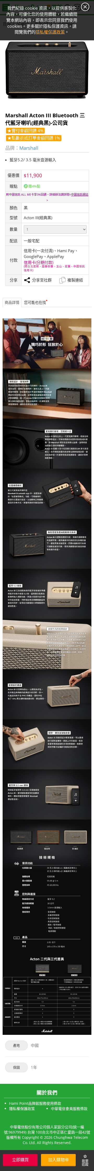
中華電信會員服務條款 (69, 1108)
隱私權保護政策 (22, 1108)
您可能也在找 (35, 302)
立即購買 (20, 1160)
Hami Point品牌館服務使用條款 (35, 1103)
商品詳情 (12, 302)
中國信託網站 (79, 194)
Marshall (28, 148)
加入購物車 (58, 1160)
